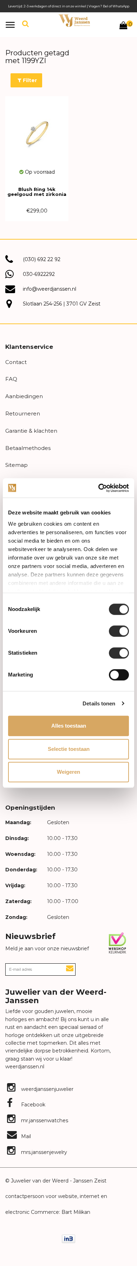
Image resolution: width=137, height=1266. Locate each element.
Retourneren (22, 413)
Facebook (32, 1104)
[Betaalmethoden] (68, 1239)
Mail (25, 1136)
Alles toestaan (68, 726)
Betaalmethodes (28, 448)
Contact (16, 362)
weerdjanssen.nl (24, 1066)
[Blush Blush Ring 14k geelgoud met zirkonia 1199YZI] (36, 132)
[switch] (119, 631)
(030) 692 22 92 (41, 259)
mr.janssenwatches (44, 1120)
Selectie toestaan (69, 749)
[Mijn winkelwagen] (123, 26)
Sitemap (16, 465)
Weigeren (68, 772)
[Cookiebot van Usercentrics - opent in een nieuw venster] (98, 488)
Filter (29, 80)
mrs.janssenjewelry (43, 1152)
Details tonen (99, 703)
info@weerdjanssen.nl (49, 289)
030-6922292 (39, 274)
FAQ (11, 379)
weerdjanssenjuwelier (46, 1089)
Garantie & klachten (31, 430)
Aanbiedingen (24, 396)
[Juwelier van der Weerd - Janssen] (74, 20)
